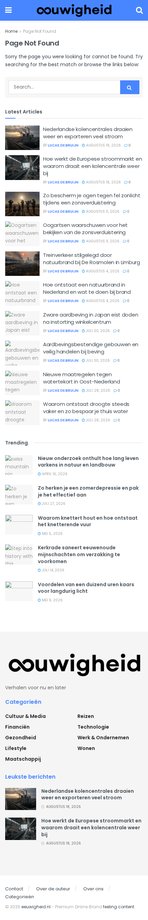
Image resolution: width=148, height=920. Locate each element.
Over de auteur (53, 889)
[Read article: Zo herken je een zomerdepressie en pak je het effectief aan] (19, 494)
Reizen (85, 716)
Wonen (86, 748)
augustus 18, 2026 (103, 145)
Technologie (93, 726)
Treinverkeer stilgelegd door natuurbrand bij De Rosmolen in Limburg (91, 258)
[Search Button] (139, 10)
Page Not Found (39, 31)
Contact (14, 889)
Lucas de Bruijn (63, 145)
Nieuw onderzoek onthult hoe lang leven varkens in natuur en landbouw (88, 462)
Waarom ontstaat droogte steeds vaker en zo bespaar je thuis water (86, 407)
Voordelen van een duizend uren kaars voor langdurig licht (86, 588)
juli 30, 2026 (97, 330)
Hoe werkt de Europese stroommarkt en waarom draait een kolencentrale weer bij (92, 166)
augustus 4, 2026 (102, 271)
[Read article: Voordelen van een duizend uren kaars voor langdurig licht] (19, 591)
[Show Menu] (8, 10)
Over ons (93, 889)
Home (11, 31)
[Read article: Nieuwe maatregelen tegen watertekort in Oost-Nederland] (22, 383)
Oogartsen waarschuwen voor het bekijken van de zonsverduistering (85, 228)
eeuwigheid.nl (36, 907)
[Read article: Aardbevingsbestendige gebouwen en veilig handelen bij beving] (22, 353)
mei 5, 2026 (52, 533)
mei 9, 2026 (52, 600)
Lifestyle (16, 748)
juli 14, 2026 (52, 570)
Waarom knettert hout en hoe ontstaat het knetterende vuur (88, 521)
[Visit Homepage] (74, 10)
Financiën (17, 726)
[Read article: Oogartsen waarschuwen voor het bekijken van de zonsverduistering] (22, 233)
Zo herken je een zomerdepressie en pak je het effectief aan (88, 491)
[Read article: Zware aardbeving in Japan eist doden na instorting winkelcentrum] (22, 323)
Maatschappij (23, 759)
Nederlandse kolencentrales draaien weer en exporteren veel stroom (88, 133)
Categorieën (19, 896)
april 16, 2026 (54, 474)
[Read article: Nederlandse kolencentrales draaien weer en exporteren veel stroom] (22, 138)
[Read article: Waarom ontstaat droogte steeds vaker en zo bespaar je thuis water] (22, 412)
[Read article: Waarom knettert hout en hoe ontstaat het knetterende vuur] (19, 524)
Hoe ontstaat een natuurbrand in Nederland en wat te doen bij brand (87, 288)
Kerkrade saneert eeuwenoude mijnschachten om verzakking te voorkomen (79, 554)
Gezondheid (20, 737)
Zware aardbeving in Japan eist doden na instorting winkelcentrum (90, 318)
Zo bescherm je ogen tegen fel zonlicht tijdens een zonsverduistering (91, 199)
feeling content (118, 907)
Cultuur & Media (25, 716)
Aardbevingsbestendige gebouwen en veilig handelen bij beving (90, 348)
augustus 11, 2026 (102, 211)
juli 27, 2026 (53, 503)
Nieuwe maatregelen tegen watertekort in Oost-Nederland (81, 378)
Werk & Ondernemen (103, 737)
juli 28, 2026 (97, 390)
